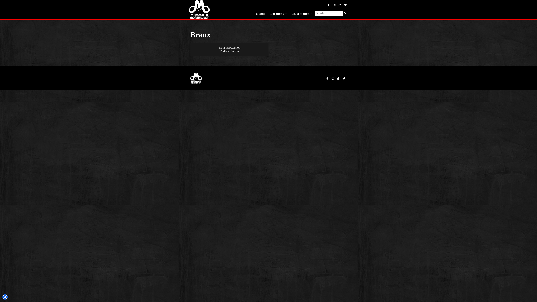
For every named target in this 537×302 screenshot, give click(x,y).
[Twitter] (345, 5)
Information (300, 13)
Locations (277, 13)
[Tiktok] (340, 5)
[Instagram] (334, 5)
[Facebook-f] (328, 5)
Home (260, 13)
